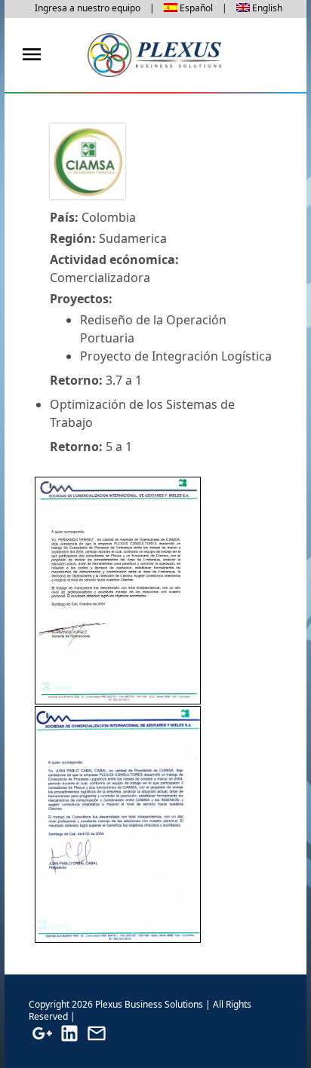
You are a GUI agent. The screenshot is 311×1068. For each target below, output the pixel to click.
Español (196, 8)
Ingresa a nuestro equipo (87, 8)
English (267, 8)
